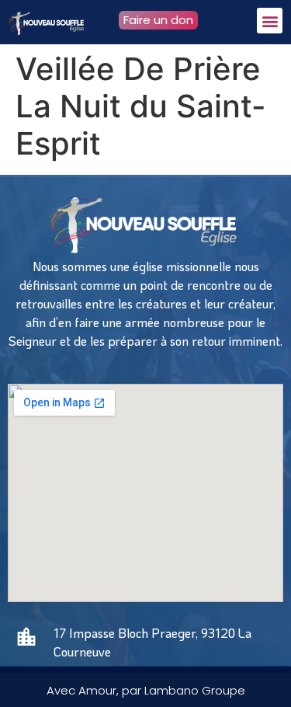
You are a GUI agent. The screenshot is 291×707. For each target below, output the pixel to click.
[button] (269, 20)
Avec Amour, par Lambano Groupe (146, 690)
